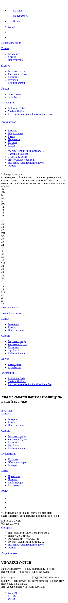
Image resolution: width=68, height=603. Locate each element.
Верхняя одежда (17, 71)
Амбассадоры (15, 482)
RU (10, 26)
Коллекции (7, 102)
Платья (5, 48)
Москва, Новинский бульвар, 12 (26, 150)
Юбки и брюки (16, 82)
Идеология (14, 476)
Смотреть (6, 527)
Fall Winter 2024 (16, 108)
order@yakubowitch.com (21, 159)
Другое (5, 88)
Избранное (14, 139)
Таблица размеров (18, 153)
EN (13, 26)
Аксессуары (14, 94)
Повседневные (16, 59)
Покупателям (15, 133)
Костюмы (13, 77)
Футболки (13, 79)
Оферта (12, 165)
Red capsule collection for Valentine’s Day (30, 114)
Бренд (11, 136)
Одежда (5, 65)
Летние (12, 57)
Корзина (12, 142)
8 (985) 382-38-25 (17, 156)
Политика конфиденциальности (26, 162)
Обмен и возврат (17, 462)
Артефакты (14, 97)
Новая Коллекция (11, 42)
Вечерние (13, 54)
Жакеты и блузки (17, 74)
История (12, 479)
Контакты (13, 485)
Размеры (12, 465)
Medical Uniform (17, 111)
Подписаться (40, 577)
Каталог (12, 130)
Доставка (13, 459)
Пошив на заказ (10, 307)
